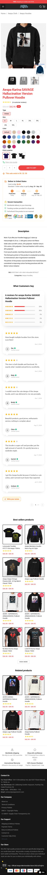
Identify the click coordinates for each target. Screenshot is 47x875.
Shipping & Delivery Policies (11, 824)
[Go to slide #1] (12, 81)
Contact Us (5, 833)
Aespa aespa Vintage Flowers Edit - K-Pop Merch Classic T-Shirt (12, 581)
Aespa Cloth (12, 13)
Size (4, 117)
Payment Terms (7, 827)
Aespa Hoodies (25, 13)
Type (4, 110)
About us (5, 801)
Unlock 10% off (4, 865)
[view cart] (44, 6)
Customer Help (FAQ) (9, 836)
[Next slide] (42, 46)
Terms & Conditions (8, 804)
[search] (40, 6)
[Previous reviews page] (32, 505)
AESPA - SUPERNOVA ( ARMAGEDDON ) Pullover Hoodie (11, 616)
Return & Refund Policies (10, 830)
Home (3, 13)
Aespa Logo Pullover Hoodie (34, 579)
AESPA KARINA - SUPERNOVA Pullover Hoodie (10, 699)
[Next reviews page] (42, 505)
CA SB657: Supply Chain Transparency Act (16, 814)
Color (4, 128)
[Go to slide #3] (35, 81)
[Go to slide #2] (23, 81)
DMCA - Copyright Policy (10, 811)
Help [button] (43, 872)
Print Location (7, 150)
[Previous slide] (4, 46)
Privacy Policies (7, 807)
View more (23, 662)
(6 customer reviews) (19, 102)
